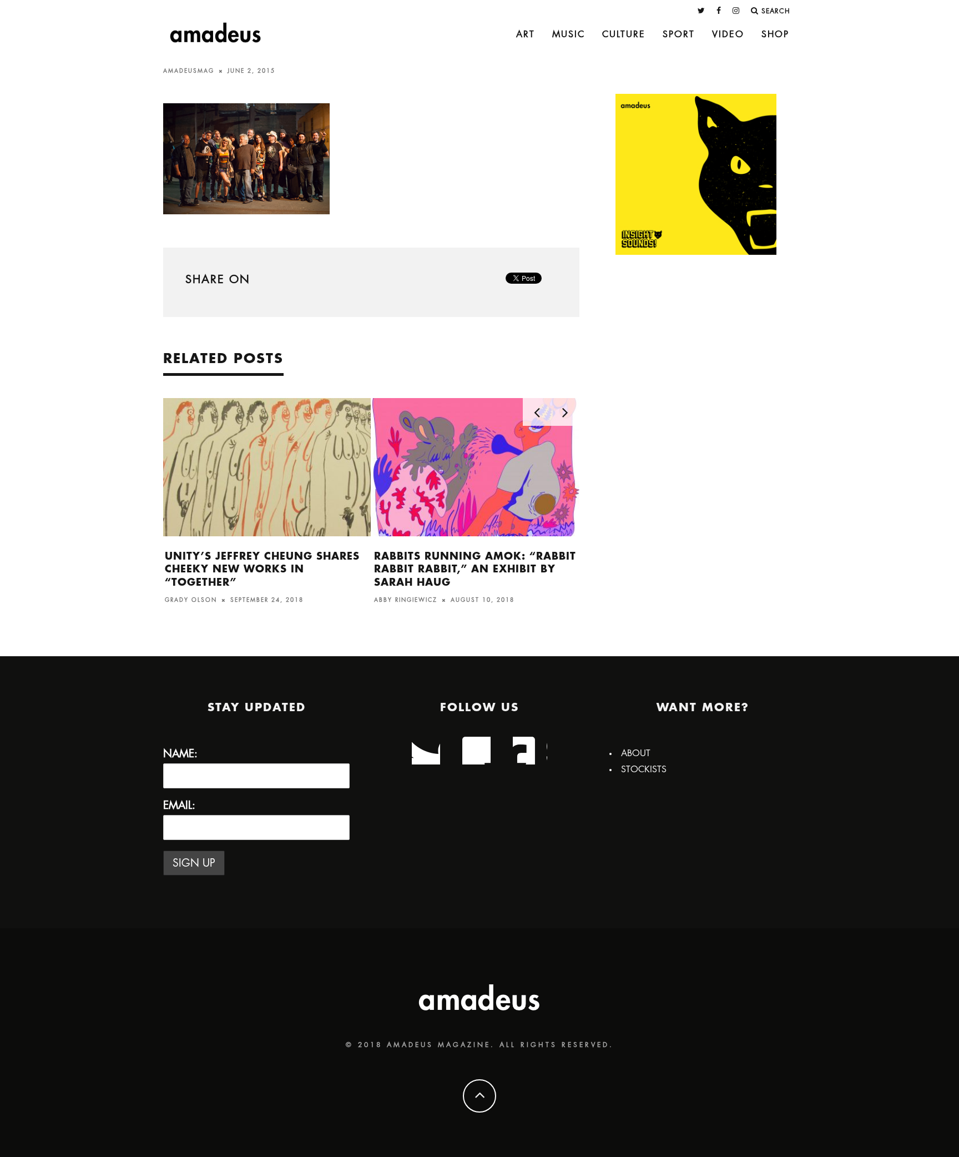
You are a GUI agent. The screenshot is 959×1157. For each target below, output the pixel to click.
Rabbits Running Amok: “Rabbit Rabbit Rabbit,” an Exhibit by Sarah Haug (475, 569)
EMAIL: (179, 805)
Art (525, 34)
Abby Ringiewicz (405, 600)
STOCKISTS (644, 769)
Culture (623, 34)
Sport (679, 34)
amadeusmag (188, 71)
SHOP (775, 34)
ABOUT (635, 753)
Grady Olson (191, 600)
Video (728, 34)
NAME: (180, 753)
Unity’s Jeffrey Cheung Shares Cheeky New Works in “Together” (262, 569)
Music (568, 34)
